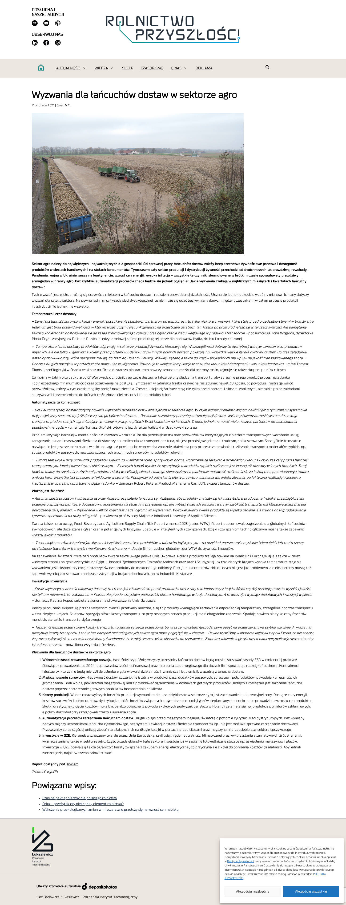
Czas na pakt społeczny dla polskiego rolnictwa (79, 798)
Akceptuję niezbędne (252, 891)
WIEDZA (101, 68)
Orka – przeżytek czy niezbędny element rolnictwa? (83, 804)
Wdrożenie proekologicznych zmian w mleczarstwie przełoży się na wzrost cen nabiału (110, 809)
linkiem (72, 764)
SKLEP (127, 68)
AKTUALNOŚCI (68, 68)
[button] (84, 68)
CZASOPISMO (152, 68)
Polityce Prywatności (240, 861)
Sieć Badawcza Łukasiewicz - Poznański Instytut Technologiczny (86, 897)
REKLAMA (204, 68)
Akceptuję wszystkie (311, 891)
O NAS (176, 68)
